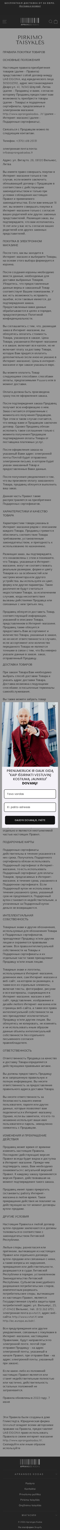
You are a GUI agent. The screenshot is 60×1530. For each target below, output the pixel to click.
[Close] (54, 706)
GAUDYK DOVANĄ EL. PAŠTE (30, 820)
